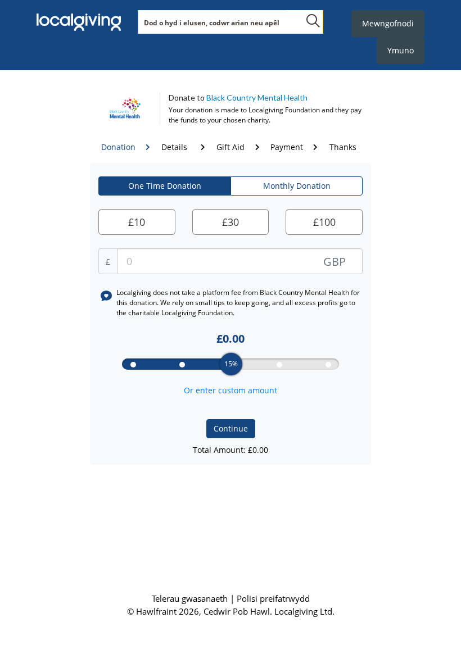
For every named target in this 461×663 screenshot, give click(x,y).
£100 (324, 222)
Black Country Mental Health (257, 97)
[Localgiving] (79, 22)
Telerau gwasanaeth (191, 598)
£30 (230, 222)
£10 (136, 222)
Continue (231, 428)
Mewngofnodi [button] (388, 23)
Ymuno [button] (400, 50)
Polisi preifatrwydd (273, 598)
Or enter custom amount (230, 390)
